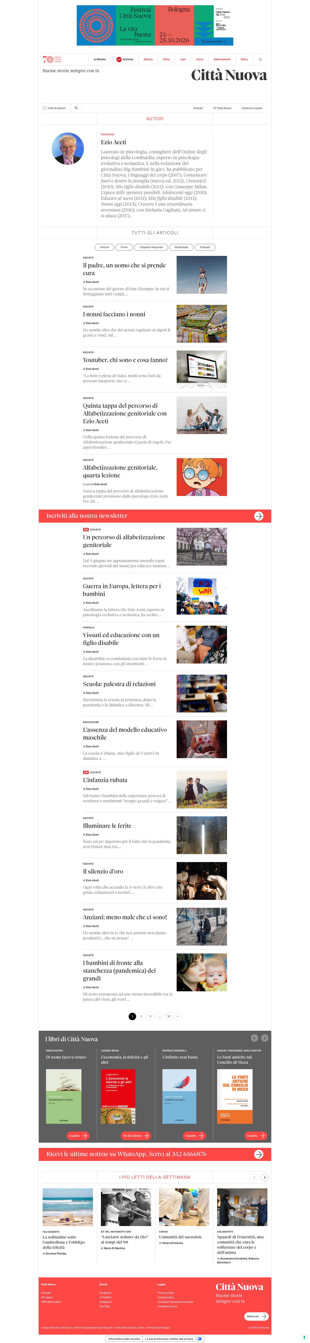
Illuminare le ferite (107, 826)
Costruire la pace (252, 108)
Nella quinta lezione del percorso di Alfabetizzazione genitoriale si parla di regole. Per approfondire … (127, 442)
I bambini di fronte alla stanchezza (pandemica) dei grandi (119, 971)
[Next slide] (265, 1038)
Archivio (128, 59)
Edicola (148, 59)
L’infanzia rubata (105, 780)
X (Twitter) (105, 1297)
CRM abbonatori (51, 1302)
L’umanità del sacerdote (180, 1237)
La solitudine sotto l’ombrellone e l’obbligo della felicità (64, 1242)
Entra (244, 59)
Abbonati (253, 1316)
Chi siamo (47, 1297)
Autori (155, 118)
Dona (166, 59)
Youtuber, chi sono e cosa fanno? (125, 360)
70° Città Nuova (222, 108)
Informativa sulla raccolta (124, 1338)
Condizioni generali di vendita (175, 1302)
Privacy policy (166, 1293)
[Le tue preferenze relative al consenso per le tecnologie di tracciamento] (304, 1337)
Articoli (104, 247)
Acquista (74, 1136)
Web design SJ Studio (133, 1327)
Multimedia (181, 247)
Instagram (105, 1302)
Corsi (199, 59)
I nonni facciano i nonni (114, 315)
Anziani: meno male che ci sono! (125, 918)
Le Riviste (100, 59)
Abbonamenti (222, 59)
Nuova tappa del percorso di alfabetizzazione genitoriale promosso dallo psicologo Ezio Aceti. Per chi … (125, 496)
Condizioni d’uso (167, 1306)
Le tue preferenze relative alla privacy (169, 1338)
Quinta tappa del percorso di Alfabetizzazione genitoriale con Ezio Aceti (125, 414)
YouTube (104, 1306)
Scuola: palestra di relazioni (119, 684)
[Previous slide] (254, 1038)
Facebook (105, 1293)
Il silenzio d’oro (103, 872)
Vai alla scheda (132, 1136)
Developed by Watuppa (158, 1327)
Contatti (46, 1293)
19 (168, 1016)
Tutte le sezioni (56, 108)
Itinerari (198, 108)
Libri (183, 59)
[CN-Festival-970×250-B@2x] (155, 25)
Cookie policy (166, 1297)
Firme (124, 247)
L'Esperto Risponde (151, 247)
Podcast (205, 247)
